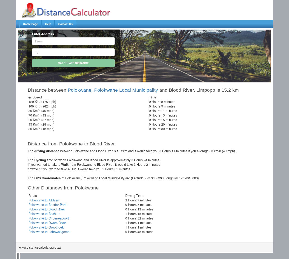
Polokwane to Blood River (46, 209)
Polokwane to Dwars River (47, 222)
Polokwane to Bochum (44, 213)
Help (48, 24)
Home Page (30, 24)
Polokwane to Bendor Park (47, 204)
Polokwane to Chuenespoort (48, 218)
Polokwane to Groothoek (46, 227)
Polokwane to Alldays (43, 200)
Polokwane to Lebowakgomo (49, 231)
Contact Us (65, 24)
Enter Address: (43, 34)
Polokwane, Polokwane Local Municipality (113, 90)
